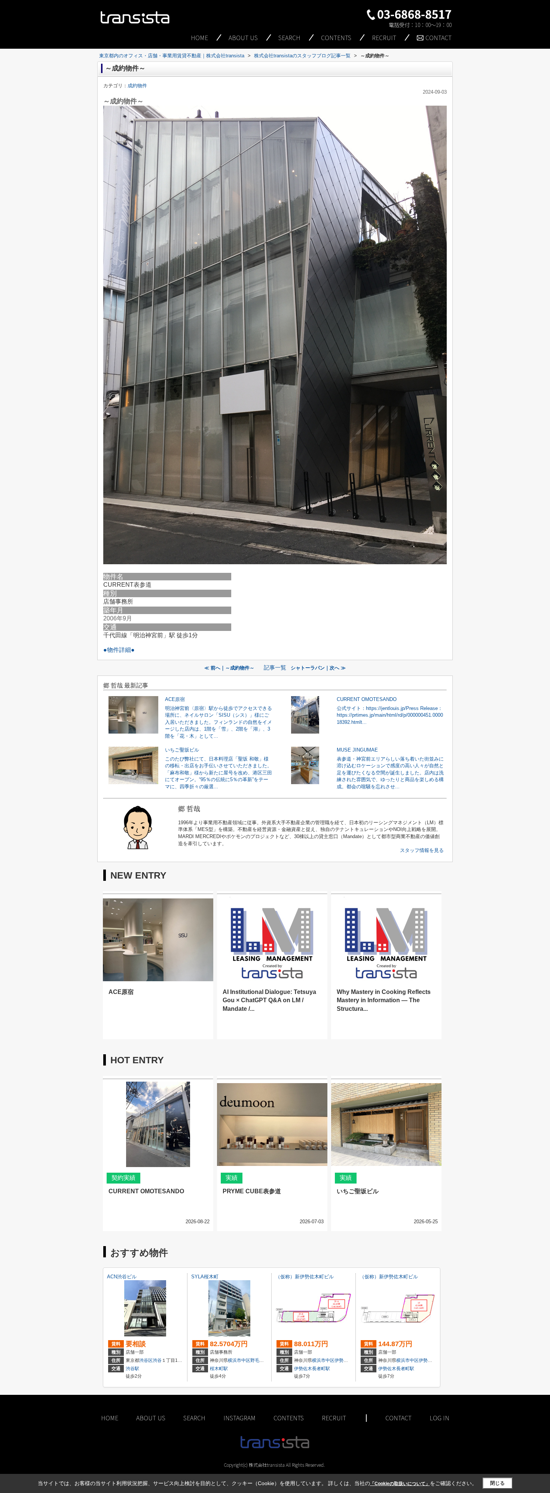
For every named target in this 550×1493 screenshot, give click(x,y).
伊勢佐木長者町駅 (312, 1368)
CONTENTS (336, 37)
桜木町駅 (219, 1368)
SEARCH (289, 37)
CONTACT (438, 37)
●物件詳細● (119, 650)
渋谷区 (146, 1360)
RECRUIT (384, 37)
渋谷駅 (132, 1368)
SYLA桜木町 (205, 1276)
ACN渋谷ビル (122, 1276)
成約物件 (137, 85)
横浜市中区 (239, 1360)
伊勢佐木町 (345, 1360)
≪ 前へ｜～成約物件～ (231, 668)
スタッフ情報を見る (422, 850)
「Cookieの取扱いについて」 (400, 1483)
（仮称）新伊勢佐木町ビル (304, 1276)
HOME (199, 37)
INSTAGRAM (239, 1417)
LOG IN (439, 1417)
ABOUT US (243, 37)
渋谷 (157, 1360)
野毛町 (257, 1360)
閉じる (497, 1483)
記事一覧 (275, 668)
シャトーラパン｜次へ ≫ (318, 668)
